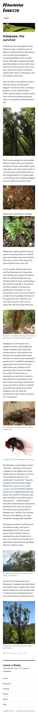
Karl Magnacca (11, 653)
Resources (7, 683)
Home (5, 678)
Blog (4, 704)
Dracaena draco (19, 486)
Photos (5, 694)
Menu (6, 18)
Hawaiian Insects (13, 8)
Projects (6, 689)
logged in (18, 668)
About (5, 699)
